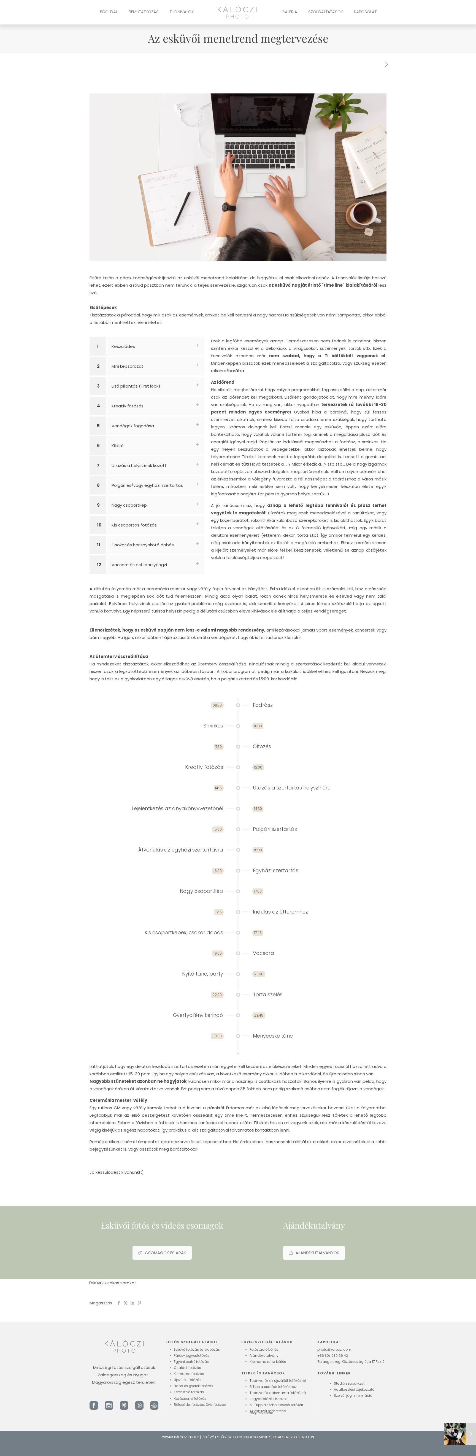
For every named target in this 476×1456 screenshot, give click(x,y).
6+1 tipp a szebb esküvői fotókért (276, 1405)
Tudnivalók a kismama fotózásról (278, 1392)
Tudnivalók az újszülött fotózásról (278, 1380)
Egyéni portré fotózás (191, 1361)
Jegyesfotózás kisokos (269, 1398)
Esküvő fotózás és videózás (197, 1349)
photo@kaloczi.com (334, 1349)
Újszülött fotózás (187, 1379)
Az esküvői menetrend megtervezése (268, 1412)
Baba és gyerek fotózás (193, 1386)
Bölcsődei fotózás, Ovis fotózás (200, 1404)
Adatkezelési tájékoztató (354, 1389)
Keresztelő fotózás (189, 1392)
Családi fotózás (187, 1367)
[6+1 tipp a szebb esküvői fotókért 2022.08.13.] (460, 1434)
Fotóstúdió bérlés (264, 1349)
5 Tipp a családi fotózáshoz (273, 1386)
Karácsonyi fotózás (190, 1398)
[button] (238, 315)
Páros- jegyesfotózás (192, 1355)
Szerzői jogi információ (353, 1395)
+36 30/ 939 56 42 (332, 1355)
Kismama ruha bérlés (268, 1361)
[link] (94, 1405)
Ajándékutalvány (264, 1355)
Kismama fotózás (189, 1373)
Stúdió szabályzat (349, 1383)
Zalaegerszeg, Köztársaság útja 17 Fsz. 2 (351, 1361)
